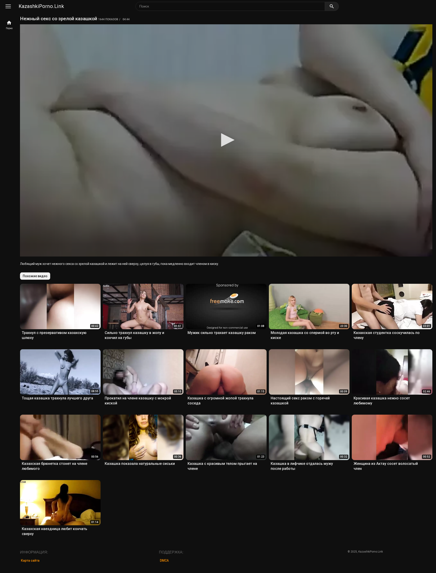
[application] (226, 140)
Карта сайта (30, 560)
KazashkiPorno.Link (41, 6)
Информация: (34, 552)
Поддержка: (171, 552)
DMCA (164, 560)
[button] (226, 140)
